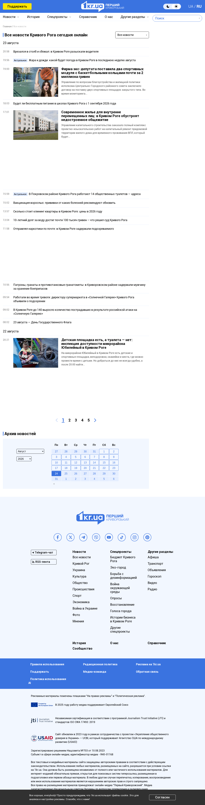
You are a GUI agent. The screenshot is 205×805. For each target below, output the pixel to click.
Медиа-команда (94, 671)
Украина (79, 570)
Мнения (78, 621)
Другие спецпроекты (120, 629)
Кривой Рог (81, 564)
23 (113, 467)
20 (85, 467)
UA (190, 6)
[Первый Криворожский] (102, 6)
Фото (76, 615)
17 (56, 467)
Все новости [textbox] (125, 35)
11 (66, 462)
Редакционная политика (100, 664)
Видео (152, 583)
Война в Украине (85, 608)
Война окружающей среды (120, 588)
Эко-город (118, 567)
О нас (109, 17)
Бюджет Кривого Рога (122, 559)
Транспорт (155, 564)
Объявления (157, 570)
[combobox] (175, 18)
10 (56, 462)
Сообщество (82, 648)
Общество (80, 583)
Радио (152, 589)
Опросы (116, 598)
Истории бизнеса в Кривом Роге (122, 619)
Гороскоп (154, 576)
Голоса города (120, 611)
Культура (79, 576)
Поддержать (17, 6)
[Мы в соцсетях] (58, 537)
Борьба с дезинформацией (123, 576)
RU (199, 6)
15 (104, 462)
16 (113, 462)
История (33, 17)
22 (104, 467)
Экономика (81, 602)
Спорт (77, 596)
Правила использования (47, 664)
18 (66, 467)
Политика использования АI (47, 681)
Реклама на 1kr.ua (148, 664)
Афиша (153, 557)
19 (75, 467)
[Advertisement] (76, 164)
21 (94, 467)
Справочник (88, 17)
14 (94, 462)
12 (75, 462)
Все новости (82, 557)
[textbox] (175, 18)
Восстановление (122, 605)
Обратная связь (147, 671)
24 (56, 473)
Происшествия (83, 589)
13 (85, 462)
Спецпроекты (57, 17)
